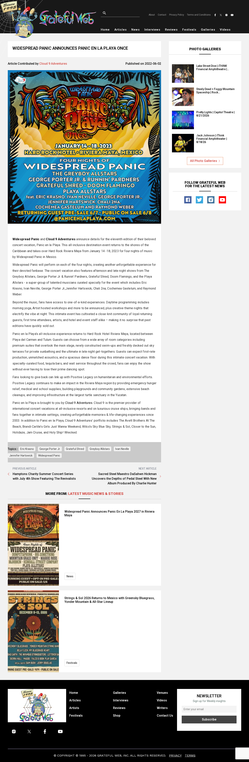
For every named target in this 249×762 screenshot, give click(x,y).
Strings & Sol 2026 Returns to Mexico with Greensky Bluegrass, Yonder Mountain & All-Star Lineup (109, 600)
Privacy (175, 755)
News (135, 29)
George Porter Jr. (49, 448)
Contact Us (165, 715)
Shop (116, 715)
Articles (120, 29)
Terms (190, 755)
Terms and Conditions (199, 14)
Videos (225, 29)
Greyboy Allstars (100, 448)
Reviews (171, 29)
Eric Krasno (27, 448)
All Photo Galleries (203, 161)
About (152, 14)
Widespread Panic (49, 455)
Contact (162, 14)
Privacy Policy (176, 14)
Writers (162, 708)
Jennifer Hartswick (20, 455)
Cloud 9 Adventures (53, 63)
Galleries (208, 29)
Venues (162, 693)
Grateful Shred (75, 448)
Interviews (152, 29)
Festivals (189, 29)
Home (105, 29)
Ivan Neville (122, 448)
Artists (74, 708)
